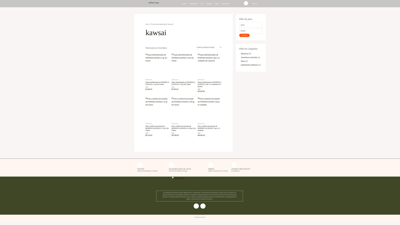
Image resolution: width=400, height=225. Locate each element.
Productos (194, 4)
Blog (217, 4)
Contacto (225, 4)
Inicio (147, 24)
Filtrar (244, 35)
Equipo (209, 4)
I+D (202, 4)
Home (184, 4)
